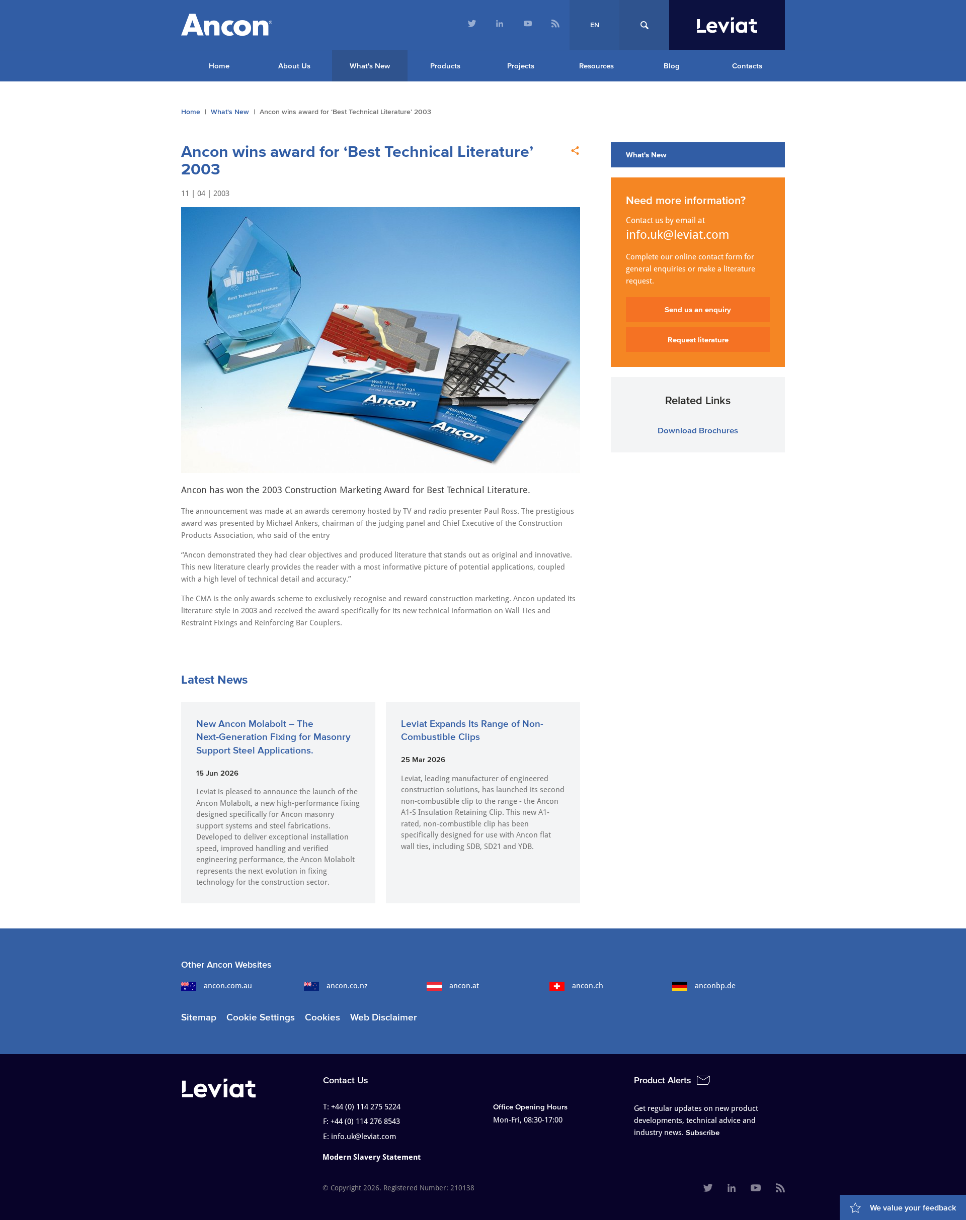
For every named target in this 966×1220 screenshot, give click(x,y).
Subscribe (702, 1132)
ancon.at (464, 985)
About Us (294, 65)
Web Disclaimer (383, 1017)
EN (594, 25)
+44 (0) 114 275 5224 (365, 1106)
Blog (672, 65)
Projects (520, 65)
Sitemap (198, 1017)
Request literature (698, 339)
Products (445, 65)
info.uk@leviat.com (678, 235)
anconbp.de (715, 985)
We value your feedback (913, 1207)
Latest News (214, 679)
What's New (370, 65)
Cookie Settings (260, 1017)
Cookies (322, 1017)
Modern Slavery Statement (372, 1157)
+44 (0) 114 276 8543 (365, 1121)
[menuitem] (472, 25)
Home (219, 65)
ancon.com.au (228, 985)
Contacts (747, 65)
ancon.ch (587, 985)
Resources (596, 65)
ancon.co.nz (347, 985)
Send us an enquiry (698, 309)
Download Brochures (698, 430)
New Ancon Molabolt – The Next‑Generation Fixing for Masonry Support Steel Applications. (273, 737)
